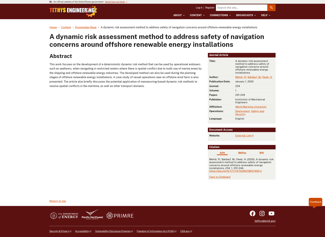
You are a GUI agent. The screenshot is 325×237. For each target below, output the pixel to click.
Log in (199, 7)
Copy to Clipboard (219, 176)
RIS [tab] (261, 152)
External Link (243, 135)
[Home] (73, 11)
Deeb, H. (267, 77)
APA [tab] (222, 152)
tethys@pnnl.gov (265, 221)
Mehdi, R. (240, 77)
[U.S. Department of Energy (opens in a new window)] (64, 215)
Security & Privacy (59, 231)
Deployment (242, 111)
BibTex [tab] (242, 152)
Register (209, 7)
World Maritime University (251, 106)
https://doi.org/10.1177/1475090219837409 (234, 171)
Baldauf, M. (254, 77)
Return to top (57, 201)
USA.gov (185, 231)
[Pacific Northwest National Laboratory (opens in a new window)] (91, 216)
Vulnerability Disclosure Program (113, 231)
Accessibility (82, 231)
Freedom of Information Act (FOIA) (155, 231)
